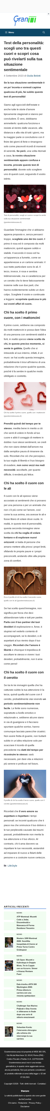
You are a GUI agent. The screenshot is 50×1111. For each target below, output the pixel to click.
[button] (43, 32)
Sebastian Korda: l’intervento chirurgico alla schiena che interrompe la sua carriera (27, 1033)
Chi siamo (12, 1103)
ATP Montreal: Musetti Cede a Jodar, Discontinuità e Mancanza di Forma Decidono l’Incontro (27, 922)
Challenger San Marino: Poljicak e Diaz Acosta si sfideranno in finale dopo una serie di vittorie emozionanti (27, 1011)
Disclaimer (25, 1106)
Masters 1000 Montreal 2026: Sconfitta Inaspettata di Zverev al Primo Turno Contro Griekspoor (27, 944)
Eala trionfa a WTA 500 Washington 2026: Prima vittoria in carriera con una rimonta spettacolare (27, 990)
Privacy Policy (35, 1103)
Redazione (22, 1103)
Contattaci (41, 1084)
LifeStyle (12, 865)
